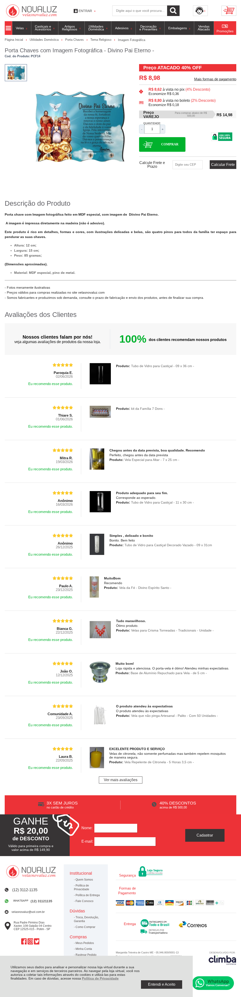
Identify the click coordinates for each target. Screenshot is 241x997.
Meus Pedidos (85, 943)
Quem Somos (84, 879)
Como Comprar (85, 927)
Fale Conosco (84, 901)
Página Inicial (14, 39)
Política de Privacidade (100, 978)
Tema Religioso (101, 39)
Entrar (85, 11)
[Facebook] (24, 941)
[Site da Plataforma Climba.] (222, 958)
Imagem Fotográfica (131, 40)
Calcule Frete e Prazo (152, 164)
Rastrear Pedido (86, 954)
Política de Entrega (88, 895)
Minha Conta (84, 949)
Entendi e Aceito (161, 984)
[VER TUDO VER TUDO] (8, 28)
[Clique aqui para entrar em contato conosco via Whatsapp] (213, 983)
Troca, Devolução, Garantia (86, 919)
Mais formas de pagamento (215, 79)
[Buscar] (173, 10)
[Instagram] (30, 941)
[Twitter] (36, 941)
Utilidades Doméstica (45, 39)
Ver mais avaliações (120, 780)
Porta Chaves (75, 39)
